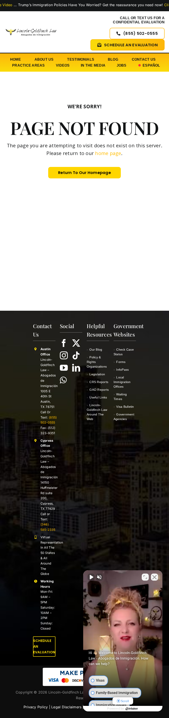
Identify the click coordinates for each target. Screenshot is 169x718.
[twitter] (76, 343)
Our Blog (94, 349)
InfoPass (121, 369)
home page (108, 153)
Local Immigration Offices (122, 382)
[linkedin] (76, 368)
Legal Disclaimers (66, 707)
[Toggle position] (145, 577)
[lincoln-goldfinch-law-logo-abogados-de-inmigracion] (31, 28)
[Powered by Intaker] (131, 708)
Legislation (96, 374)
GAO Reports (98, 389)
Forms (120, 362)
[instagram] (64, 355)
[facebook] (64, 343)
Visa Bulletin (124, 406)
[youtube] (64, 368)
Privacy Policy (36, 707)
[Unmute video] (91, 577)
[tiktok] (76, 355)
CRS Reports (97, 382)
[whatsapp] (63, 380)
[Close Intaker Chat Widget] (154, 577)
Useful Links (97, 397)
